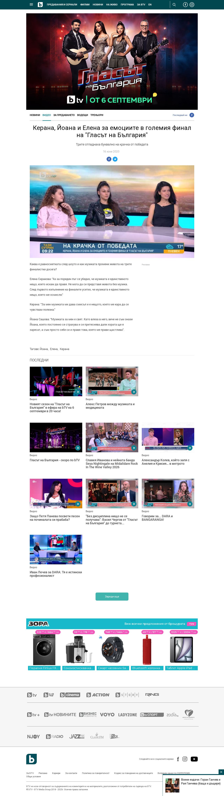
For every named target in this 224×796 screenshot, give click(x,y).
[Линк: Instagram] (183, 759)
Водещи (82, 115)
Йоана (44, 349)
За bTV (141, 4)
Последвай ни (180, 115)
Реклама (43, 773)
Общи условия (33, 776)
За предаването (64, 115)
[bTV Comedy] (52, 695)
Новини (98, 4)
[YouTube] (192, 759)
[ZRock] (118, 736)
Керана (64, 349)
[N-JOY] (36, 736)
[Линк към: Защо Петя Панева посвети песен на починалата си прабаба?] (56, 505)
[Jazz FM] (79, 736)
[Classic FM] (100, 736)
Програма (127, 4)
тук (191, 624)
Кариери (56, 773)
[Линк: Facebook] (176, 759)
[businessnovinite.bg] (89, 714)
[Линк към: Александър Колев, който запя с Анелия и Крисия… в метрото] (168, 449)
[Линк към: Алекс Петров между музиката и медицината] (112, 393)
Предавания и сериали (62, 4)
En (150, 4)
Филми (85, 4)
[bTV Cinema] (73, 695)
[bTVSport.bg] (153, 714)
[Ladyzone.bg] (129, 715)
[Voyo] (109, 714)
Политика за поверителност (95, 773)
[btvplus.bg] (35, 714)
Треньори (96, 115)
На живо (112, 4)
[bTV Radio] (57, 736)
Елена (54, 349)
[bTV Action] (100, 695)
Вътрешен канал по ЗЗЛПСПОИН (174, 773)
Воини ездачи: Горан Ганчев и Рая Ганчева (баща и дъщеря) (200, 781)
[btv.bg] (35, 695)
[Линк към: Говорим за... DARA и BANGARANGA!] (168, 505)
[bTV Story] (130, 695)
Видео (47, 115)
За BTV (30, 773)
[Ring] (155, 695)
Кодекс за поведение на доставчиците (133, 773)
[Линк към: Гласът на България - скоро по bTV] (56, 449)
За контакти (71, 773)
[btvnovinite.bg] (61, 714)
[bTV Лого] (31, 759)
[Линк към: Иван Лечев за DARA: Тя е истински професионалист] (56, 561)
